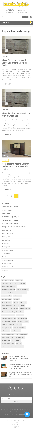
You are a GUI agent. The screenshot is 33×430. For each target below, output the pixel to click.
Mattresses (5, 243)
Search (25, 17)
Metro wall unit (6, 312)
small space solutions (19, 327)
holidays (15, 302)
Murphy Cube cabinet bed (9, 318)
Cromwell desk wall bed (8, 289)
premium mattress (23, 321)
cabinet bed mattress (8, 280)
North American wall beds (9, 321)
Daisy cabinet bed (7, 296)
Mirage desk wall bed (17, 312)
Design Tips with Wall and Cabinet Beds (14, 227)
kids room (4, 308)
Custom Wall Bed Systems (10, 223)
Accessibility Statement (16, 428)
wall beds (19, 343)
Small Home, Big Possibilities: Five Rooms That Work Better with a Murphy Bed (18, 358)
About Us (12, 412)
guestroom (16, 299)
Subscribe (16, 401)
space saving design (21, 334)
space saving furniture (8, 337)
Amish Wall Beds (7, 210)
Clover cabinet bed (20, 283)
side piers (19, 324)
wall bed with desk (7, 347)
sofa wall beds (6, 331)
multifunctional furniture (8, 315)
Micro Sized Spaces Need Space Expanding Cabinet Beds (14, 63)
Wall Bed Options (7, 260)
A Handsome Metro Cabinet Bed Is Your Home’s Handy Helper (15, 166)
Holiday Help (6, 237)
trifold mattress (16, 340)
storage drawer (20, 337)
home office (23, 302)
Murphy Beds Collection (7, 409)
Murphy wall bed (22, 318)
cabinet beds (19, 280)
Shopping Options (7, 250)
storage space (6, 340)
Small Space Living (7, 327)
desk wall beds (17, 296)
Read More (7, 84)
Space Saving (6, 253)
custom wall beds (22, 293)
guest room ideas (6, 302)
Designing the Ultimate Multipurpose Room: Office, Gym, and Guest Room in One (20, 374)
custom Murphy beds (22, 289)
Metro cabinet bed (25, 308)
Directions (18, 412)
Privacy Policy (16, 426)
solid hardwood (15, 331)
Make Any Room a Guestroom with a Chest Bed (16, 114)
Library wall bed (13, 308)
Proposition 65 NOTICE (16, 424)
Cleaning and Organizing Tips (11, 217)
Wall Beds (5, 270)
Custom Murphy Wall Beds (10, 220)
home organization (7, 305)
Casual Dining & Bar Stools (11, 414)
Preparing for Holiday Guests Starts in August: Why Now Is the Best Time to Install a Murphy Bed (20, 366)
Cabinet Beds (6, 213)
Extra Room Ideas (7, 233)
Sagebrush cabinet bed (8, 324)
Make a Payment (23, 414)
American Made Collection (10, 207)
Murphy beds (6, 247)
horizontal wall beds (19, 305)
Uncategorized (6, 257)
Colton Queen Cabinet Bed (9, 286)
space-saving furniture (8, 334)
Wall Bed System (7, 263)
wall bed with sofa (19, 347)
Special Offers (25, 412)
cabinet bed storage (7, 283)
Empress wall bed (7, 299)
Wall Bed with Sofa (7, 267)
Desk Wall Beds (7, 230)
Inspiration (6, 412)
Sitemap (16, 422)
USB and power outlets (8, 343)
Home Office (6, 240)
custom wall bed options (8, 293)
